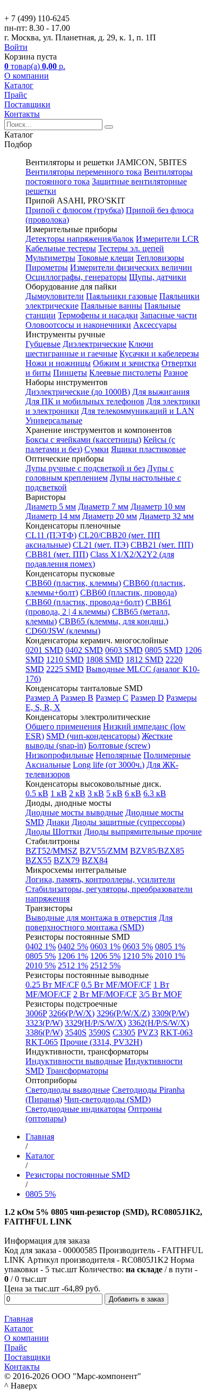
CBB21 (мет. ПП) (162, 544)
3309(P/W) (170, 1013)
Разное (175, 372)
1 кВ (58, 793)
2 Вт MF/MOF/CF (105, 994)
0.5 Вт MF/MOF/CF (116, 984)
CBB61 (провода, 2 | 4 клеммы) (98, 607)
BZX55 (38, 860)
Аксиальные (48, 764)
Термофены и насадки (98, 315)
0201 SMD (44, 649)
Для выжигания (160, 391)
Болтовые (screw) (119, 745)
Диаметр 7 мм (103, 506)
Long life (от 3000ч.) (108, 764)
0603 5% (138, 946)
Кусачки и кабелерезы (159, 353)
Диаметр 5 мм (50, 506)
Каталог (18, 85)
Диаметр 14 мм (52, 516)
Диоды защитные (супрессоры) (128, 822)
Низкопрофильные (59, 755)
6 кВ (133, 793)
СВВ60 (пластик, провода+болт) (84, 602)
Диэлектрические (94, 343)
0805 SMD (164, 649)
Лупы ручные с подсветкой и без (85, 468)
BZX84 (95, 860)
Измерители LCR (167, 238)
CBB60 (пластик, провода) (128, 592)
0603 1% (105, 946)
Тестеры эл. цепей (131, 248)
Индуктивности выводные (74, 1061)
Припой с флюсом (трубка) (74, 210)
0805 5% (40, 955)
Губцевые (43, 343)
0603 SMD (124, 649)
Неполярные (118, 755)
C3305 (124, 1032)
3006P (36, 1013)
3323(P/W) (44, 1022)
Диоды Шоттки (53, 831)
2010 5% (40, 965)
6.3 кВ (154, 793)
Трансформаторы (77, 1070)
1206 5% (105, 955)
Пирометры (46, 267)
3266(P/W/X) (71, 1013)
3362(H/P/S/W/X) (158, 1022)
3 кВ (96, 793)
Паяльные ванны (111, 305)
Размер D (147, 697)
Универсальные (53, 420)
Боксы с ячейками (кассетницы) (83, 439)
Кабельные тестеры (60, 248)
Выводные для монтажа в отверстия (91, 917)
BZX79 (67, 860)
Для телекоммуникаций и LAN (137, 410)
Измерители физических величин (131, 267)
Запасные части (168, 315)
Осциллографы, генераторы (76, 277)
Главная (18, 1318)
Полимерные (167, 755)
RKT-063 (176, 1032)
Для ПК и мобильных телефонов (84, 401)
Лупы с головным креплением (99, 473)
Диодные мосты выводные (74, 812)
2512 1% (73, 965)
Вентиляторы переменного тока (83, 171)
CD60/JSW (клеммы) (62, 630)
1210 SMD (65, 659)
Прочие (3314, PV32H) (101, 1042)
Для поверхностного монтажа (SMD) (98, 922)
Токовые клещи (105, 257)
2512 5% (105, 965)
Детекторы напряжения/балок (79, 238)
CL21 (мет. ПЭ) (100, 544)
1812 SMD (144, 659)
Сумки (96, 449)
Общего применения (63, 726)
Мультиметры (50, 257)
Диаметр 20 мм (109, 516)
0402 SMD (84, 649)
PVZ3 (147, 1032)
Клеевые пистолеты (125, 372)
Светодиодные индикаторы (75, 1108)
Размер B (77, 697)
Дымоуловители (54, 296)
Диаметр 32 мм (166, 516)
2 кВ (77, 793)
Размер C (112, 697)
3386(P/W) (44, 1032)
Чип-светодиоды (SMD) (107, 1099)
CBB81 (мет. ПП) (56, 554)
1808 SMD (105, 659)
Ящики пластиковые (148, 449)
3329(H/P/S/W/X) (95, 1022)
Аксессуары (155, 324)
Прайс (15, 94)
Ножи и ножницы (58, 363)
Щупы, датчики (157, 277)
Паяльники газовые (121, 296)
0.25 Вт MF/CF (52, 984)
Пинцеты (70, 372)
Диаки (58, 822)
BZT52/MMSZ (51, 850)
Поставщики (27, 104)
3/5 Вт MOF (160, 994)
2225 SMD (65, 669)
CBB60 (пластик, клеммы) (73, 583)
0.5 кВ (36, 793)
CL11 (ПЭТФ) (50, 535)
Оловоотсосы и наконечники (78, 324)
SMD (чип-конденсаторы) (93, 736)
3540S (76, 1032)
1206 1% (73, 955)
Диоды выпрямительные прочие (143, 831)
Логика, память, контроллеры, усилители (100, 879)
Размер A (41, 697)
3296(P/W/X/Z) (123, 1013)
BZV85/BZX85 (157, 850)
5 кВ (114, 793)
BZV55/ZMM (104, 850)
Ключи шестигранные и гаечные (89, 348)
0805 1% (170, 946)
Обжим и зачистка (126, 363)
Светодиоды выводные (67, 1089)
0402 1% (40, 946)
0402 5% (73, 946)
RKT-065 (41, 1042)
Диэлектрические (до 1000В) (77, 391)
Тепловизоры (160, 257)
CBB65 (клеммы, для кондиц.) (113, 621)
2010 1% (170, 955)
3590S (99, 1032)
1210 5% (138, 955)
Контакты (22, 113)
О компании (26, 75)
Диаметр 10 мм (158, 506)
